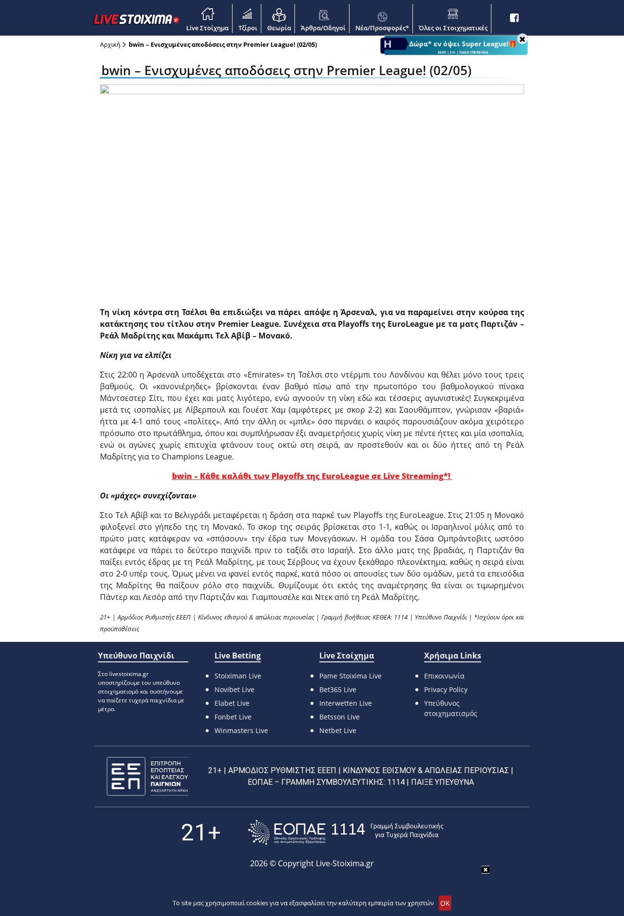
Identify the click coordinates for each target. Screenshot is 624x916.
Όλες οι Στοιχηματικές (453, 27)
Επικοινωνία (444, 675)
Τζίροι (247, 27)
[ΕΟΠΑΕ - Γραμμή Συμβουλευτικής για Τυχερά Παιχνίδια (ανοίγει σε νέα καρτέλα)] (345, 832)
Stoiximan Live (237, 675)
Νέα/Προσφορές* (382, 27)
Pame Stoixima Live (350, 675)
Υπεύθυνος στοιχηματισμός (450, 708)
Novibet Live (234, 689)
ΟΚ (445, 903)
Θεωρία (279, 27)
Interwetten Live (345, 703)
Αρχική (110, 44)
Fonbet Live (233, 716)
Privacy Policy (446, 689)
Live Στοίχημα (207, 27)
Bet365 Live (337, 689)
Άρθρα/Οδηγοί (323, 27)
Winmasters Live (241, 730)
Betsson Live (339, 716)
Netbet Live (337, 730)
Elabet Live (232, 703)
